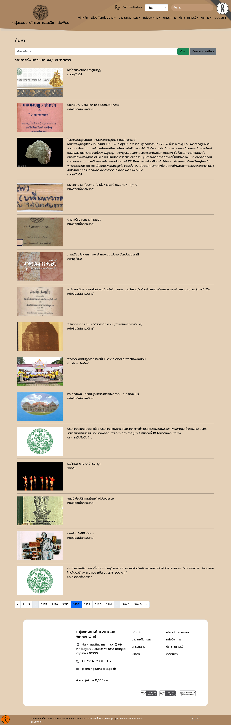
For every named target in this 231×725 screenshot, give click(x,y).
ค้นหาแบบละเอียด (203, 51)
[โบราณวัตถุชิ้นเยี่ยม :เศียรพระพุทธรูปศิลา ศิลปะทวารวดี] (40, 152)
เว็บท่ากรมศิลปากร (131, 7)
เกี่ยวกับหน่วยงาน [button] (102, 18)
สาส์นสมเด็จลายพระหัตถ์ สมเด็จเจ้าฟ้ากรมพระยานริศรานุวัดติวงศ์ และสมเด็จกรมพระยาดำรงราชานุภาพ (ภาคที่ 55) (138, 289)
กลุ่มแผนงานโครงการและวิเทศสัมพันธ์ (40, 22)
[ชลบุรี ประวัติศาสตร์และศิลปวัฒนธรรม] (40, 510)
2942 (126, 604)
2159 (87, 604)
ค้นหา (183, 51)
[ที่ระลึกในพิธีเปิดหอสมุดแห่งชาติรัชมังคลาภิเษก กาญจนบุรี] (40, 406)
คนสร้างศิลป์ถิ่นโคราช (80, 533)
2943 (138, 604)
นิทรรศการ (169, 18)
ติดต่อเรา (172, 654)
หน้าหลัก (82, 18)
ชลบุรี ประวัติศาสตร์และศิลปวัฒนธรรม (90, 498)
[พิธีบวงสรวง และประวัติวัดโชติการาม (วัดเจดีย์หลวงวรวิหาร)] (40, 336)
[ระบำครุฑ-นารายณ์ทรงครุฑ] (40, 476)
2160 (98, 604)
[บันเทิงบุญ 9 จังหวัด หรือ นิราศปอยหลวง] (40, 117)
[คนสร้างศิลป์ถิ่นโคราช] (40, 545)
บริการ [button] (205, 18)
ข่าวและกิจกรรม (141, 639)
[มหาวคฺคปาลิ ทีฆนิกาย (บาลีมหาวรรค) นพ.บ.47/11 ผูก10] (40, 197)
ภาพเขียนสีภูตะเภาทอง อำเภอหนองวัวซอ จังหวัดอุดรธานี (103, 254)
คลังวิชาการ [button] (150, 18)
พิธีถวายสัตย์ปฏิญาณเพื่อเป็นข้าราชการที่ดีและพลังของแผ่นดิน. (106, 359)
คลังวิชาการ (173, 639)
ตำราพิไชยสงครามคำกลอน (84, 220)
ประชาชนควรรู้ (174, 647)
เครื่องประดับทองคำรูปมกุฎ (84, 70)
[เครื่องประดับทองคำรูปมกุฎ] (40, 82)
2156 (54, 604)
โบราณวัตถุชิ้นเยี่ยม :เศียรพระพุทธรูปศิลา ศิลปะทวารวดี (101, 140)
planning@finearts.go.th (99, 669)
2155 (44, 604)
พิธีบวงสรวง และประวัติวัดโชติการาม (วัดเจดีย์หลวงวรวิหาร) (104, 324)
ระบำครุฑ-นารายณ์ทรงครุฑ (84, 464)
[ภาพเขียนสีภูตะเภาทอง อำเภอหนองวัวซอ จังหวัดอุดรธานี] (40, 266)
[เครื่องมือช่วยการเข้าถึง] (5, 719)
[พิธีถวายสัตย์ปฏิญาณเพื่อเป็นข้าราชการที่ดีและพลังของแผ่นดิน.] (40, 371)
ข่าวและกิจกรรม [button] (128, 18)
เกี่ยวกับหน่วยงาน (177, 632)
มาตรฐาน (109, 718)
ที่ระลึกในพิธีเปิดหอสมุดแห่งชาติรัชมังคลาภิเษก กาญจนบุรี (103, 394)
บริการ (136, 654)
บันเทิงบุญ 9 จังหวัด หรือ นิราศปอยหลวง (93, 105)
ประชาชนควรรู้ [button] (187, 18)
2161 (109, 604)
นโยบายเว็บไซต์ (95, 718)
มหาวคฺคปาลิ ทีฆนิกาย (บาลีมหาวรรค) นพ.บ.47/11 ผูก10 (102, 185)
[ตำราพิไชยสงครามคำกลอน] (40, 232)
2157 (65, 604)
